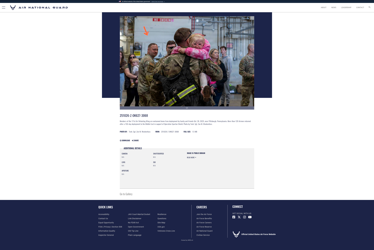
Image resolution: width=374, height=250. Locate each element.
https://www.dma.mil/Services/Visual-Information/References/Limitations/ (210, 170)
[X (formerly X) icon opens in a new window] (239, 217)
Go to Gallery (126, 194)
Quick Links (105, 207)
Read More (191, 157)
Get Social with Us (241, 213)
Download (126, 140)
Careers (201, 207)
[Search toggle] (369, 7)
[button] (158, 2)
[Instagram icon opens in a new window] (244, 217)
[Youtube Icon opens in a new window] (249, 217)
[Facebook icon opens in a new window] (233, 217)
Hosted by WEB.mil (187, 240)
